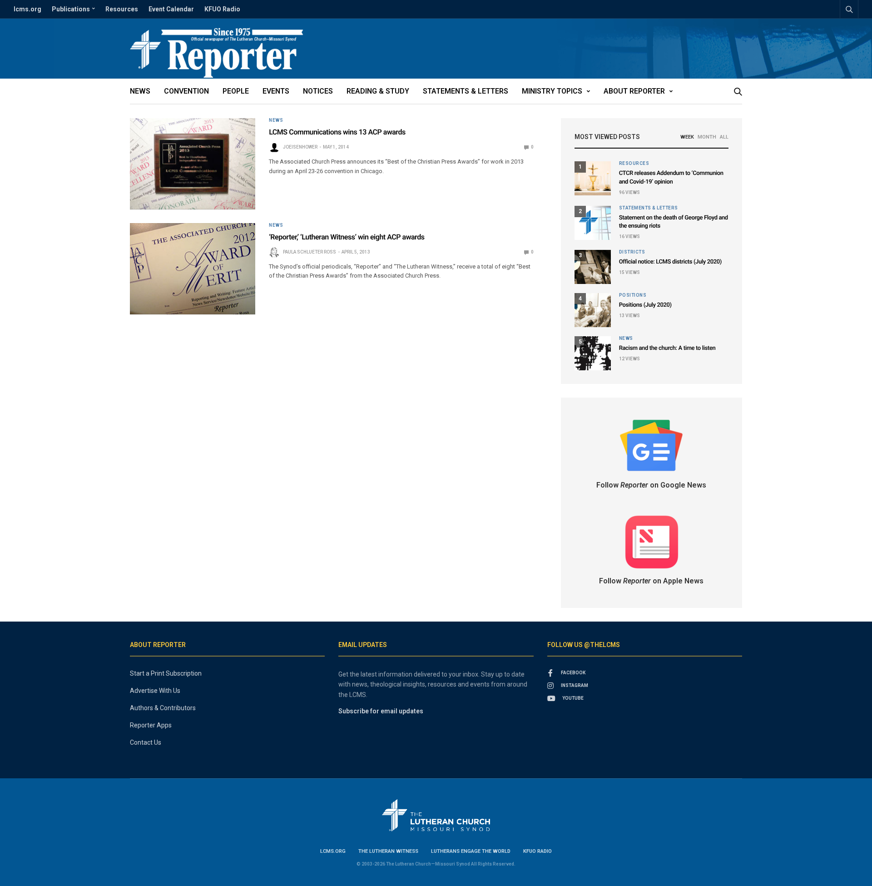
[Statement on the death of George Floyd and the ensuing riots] (593, 223)
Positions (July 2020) (645, 305)
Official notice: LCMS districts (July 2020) (670, 262)
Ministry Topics (552, 91)
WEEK (687, 137)
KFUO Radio (222, 9)
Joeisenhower (300, 146)
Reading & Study (378, 91)
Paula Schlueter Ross (309, 251)
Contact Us (145, 742)
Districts (632, 252)
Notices (318, 91)
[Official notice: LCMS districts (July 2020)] (593, 267)
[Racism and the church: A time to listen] (593, 353)
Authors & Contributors (163, 708)
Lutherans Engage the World (470, 851)
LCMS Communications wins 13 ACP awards (337, 132)
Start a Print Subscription (166, 673)
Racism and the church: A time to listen (667, 348)
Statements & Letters (465, 91)
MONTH (707, 137)
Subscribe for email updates (380, 711)
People (236, 91)
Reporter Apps (151, 725)
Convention (186, 91)
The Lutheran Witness (388, 851)
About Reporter (634, 91)
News (140, 91)
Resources (121, 9)
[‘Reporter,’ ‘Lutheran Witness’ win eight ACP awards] (192, 268)
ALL (724, 137)
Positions (633, 295)
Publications (71, 9)
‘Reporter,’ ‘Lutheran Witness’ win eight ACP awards (346, 237)
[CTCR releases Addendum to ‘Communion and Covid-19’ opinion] (593, 178)
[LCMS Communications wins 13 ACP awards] (192, 163)
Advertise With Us (155, 690)
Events (276, 91)
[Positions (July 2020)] (593, 310)
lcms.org (27, 9)
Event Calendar (171, 9)
